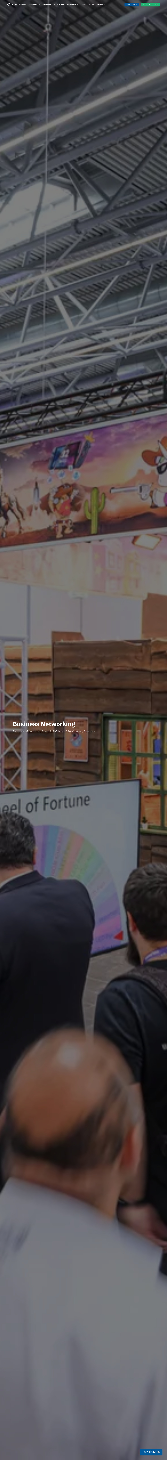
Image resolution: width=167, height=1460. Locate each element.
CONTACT (101, 4)
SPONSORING (73, 4)
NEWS (91, 4)
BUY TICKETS (131, 4)
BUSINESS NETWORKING (40, 4)
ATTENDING (59, 4)
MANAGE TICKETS (150, 4)
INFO (84, 4)
